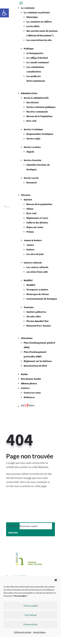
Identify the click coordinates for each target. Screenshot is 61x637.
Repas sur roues (34, 227)
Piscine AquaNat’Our (37, 321)
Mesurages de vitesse (37, 294)
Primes (30, 231)
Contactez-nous (32, 392)
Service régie (33, 138)
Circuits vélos (33, 316)
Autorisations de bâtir (35, 365)
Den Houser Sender (31, 378)
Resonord (31, 182)
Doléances (29, 397)
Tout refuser (30, 615)
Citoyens (25, 194)
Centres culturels (33, 262)
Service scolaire (32, 147)
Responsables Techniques (39, 133)
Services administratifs (36, 97)
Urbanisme (27, 338)
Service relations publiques (40, 107)
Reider (24, 374)
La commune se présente (37, 12)
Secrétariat (32, 102)
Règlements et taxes (37, 217)
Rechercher (13, 526)
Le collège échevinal (37, 57)
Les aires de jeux (35, 254)
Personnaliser (30, 624)
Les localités (32, 26)
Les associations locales (39, 40)
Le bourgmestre (34, 53)
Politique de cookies (22, 632)
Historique (32, 17)
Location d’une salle (37, 271)
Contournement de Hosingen (41, 298)
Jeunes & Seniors (33, 240)
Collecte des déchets (37, 222)
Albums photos (29, 383)
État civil (31, 213)
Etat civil (31, 120)
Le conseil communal (37, 62)
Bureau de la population (39, 204)
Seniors (30, 249)
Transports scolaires (37, 289)
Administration (29, 93)
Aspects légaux (39, 632)
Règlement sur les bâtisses (38, 361)
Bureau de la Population (39, 116)
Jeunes (30, 244)
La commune (28, 7)
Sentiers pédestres (36, 311)
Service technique (33, 129)
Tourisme (29, 307)
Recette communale (37, 111)
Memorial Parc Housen (38, 325)
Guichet (28, 199)
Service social (31, 177)
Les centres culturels (37, 267)
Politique (29, 48)
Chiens (29, 208)
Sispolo (30, 151)
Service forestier (33, 160)
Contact (25, 388)
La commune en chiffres (39, 21)
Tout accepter (30, 605)
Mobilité (28, 280)
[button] (4, 13)
